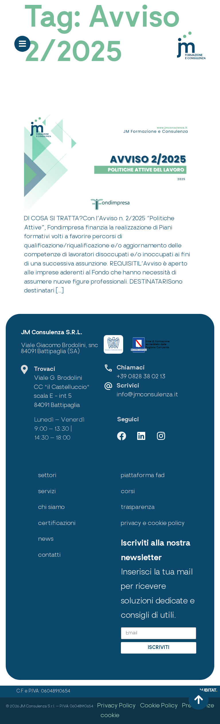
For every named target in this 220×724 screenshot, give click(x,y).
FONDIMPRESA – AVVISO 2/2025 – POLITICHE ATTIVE (101, 98)
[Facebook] (121, 436)
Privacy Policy (116, 706)
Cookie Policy (159, 706)
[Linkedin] (141, 436)
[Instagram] (161, 436)
